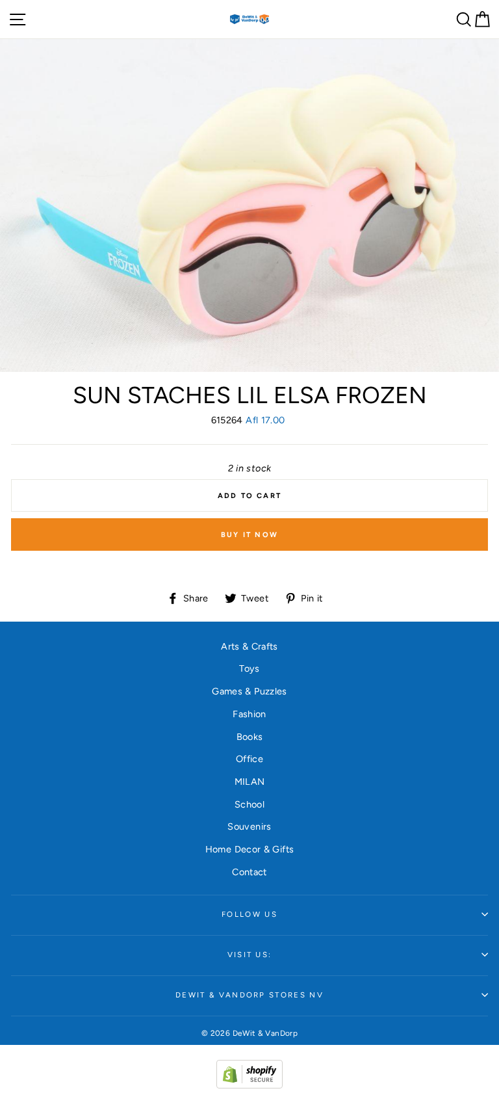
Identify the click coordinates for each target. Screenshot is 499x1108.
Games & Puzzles (249, 691)
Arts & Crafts (249, 646)
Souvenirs (249, 826)
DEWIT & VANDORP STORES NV (249, 994)
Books (250, 737)
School (249, 804)
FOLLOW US (249, 914)
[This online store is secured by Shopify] (249, 1085)
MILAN (250, 781)
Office (249, 759)
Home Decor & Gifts (249, 849)
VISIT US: (249, 954)
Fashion (249, 714)
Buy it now (249, 535)
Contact (249, 872)
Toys (249, 668)
